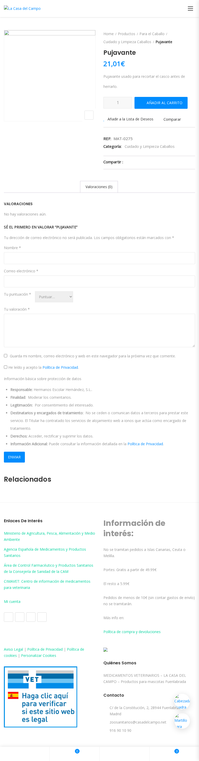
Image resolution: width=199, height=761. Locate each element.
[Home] (25, 754)
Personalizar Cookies (38, 655)
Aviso (9, 649)
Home (108, 33)
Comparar (172, 119)
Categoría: (112, 146)
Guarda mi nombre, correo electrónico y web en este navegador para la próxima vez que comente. (93, 355)
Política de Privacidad (60, 367)
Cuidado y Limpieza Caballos (127, 41)
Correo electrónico (21, 270)
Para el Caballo (152, 33)
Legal (18, 649)
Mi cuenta (12, 601)
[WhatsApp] (42, 617)
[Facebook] (8, 617)
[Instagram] (19, 617)
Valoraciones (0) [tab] (99, 186)
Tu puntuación (17, 294)
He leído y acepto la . (43, 367)
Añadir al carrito (164, 102)
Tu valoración (17, 309)
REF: (107, 138)
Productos (126, 33)
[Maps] (30, 617)
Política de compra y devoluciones (132, 631)
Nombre (12, 247)
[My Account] (124, 754)
